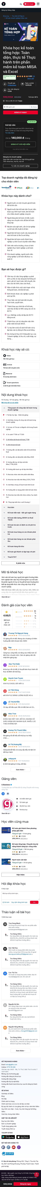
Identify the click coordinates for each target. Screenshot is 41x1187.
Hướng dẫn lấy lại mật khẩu (10, 1081)
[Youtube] (13, 1147)
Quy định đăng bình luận (19, 902)
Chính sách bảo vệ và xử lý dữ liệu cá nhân (15, 1104)
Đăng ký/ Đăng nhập (8, 10)
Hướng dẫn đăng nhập (8, 1079)
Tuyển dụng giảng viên (9, 1126)
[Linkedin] (8, 1147)
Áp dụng (34, 107)
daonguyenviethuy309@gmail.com (20, 954)
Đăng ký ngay (20, 112)
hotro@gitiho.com (11, 1064)
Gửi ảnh (6, 902)
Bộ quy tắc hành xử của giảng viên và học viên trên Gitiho (20, 1106)
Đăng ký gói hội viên (20, 144)
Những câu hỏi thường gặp (10, 1074)
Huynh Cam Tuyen (15, 678)
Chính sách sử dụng (7, 1101)
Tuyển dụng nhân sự (8, 1129)
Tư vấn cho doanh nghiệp (20, 166)
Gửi (34, 902)
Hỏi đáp (4, 1099)
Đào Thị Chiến (14, 664)
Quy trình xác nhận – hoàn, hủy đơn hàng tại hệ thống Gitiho (18, 1110)
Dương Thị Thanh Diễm (17, 730)
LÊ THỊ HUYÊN (14, 702)
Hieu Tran (12, 714)
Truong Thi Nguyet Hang (18, 633)
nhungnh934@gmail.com (29, 1031)
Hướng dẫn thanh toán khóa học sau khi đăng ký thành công (19, 1085)
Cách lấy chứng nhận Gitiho (10, 1114)
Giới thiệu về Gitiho (7, 1093)
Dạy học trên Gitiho (7, 1121)
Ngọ (10, 647)
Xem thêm (20, 770)
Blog (2, 1096)
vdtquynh (12, 759)
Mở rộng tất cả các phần (9, 402)
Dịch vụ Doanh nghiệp (8, 1124)
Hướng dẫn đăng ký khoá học (11, 1076)
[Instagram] (19, 1147)
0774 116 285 (11, 1067)
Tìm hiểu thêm (9, 133)
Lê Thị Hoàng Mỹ (15, 744)
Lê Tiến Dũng (13, 690)
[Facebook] (3, 1147)
